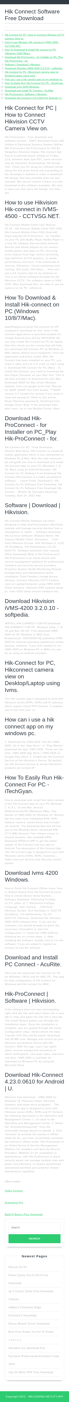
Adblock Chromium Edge (24, 1307)
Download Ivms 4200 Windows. (22, 86)
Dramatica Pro (14, 1202)
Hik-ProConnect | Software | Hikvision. (26, 94)
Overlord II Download (22, 1315)
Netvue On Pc (17, 1266)
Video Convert (14, 1190)
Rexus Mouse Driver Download (29, 1323)
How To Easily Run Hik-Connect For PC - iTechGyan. (34, 83)
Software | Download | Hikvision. (23, 64)
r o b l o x (14, 1339)
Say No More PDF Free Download (30, 1372)
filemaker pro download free (26, 1347)
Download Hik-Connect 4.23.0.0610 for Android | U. (33, 98)
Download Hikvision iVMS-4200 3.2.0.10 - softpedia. (34, 68)
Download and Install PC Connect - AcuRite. (29, 90)
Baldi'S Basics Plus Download (24, 1214)
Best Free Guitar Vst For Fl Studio (31, 1331)
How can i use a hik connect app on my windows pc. (34, 79)
